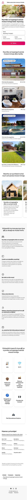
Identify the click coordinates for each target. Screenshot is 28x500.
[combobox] (13, 33)
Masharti (16, 492)
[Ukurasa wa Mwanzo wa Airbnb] (3, 2)
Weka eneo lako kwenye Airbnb (15, 2)
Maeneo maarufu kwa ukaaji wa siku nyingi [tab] (12, 434)
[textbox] (7, 39)
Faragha (11, 492)
